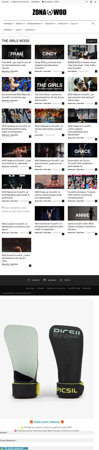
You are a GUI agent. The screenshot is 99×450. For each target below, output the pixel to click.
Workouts (11, 36)
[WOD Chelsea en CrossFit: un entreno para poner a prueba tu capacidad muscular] (49, 116)
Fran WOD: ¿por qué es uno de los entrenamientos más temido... (16, 65)
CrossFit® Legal (74, 288)
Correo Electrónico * (8, 440)
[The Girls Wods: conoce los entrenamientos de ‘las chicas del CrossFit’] (49, 84)
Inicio (4, 36)
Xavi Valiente (72, 71)
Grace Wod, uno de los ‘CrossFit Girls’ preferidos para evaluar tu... (80, 163)
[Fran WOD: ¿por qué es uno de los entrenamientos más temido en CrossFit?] (16, 52)
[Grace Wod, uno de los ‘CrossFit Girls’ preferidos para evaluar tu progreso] (82, 150)
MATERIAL (8, 30)
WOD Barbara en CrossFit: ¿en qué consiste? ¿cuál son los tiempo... (49, 163)
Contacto (5, 2)
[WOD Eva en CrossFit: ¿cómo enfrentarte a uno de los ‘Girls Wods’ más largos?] (16, 245)
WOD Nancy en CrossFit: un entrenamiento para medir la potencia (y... (15, 195)
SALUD (73, 23)
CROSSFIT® (49, 23)
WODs (18, 30)
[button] (93, 23)
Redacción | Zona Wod (10, 71)
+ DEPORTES (29, 30)
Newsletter (35, 2)
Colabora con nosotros (20, 2)
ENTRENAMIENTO (34, 23)
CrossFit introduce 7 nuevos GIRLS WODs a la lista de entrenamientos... (81, 195)
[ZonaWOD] (49, 12)
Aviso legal (30, 288)
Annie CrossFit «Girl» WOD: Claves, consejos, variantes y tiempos (82, 226)
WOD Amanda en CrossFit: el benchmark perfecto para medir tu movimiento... (16, 129)
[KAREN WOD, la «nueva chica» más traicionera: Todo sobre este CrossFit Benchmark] (82, 52)
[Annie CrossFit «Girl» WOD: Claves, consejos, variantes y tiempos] (82, 213)
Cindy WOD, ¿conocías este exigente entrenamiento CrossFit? (48, 65)
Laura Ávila (39, 135)
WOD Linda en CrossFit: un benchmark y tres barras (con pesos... (16, 226)
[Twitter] (95, 1)
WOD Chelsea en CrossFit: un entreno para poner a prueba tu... (49, 129)
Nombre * (4, 433)
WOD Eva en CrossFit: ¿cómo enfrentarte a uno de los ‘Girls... (16, 258)
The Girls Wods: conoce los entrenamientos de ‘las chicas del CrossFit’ (49, 97)
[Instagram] (91, 1)
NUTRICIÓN (62, 23)
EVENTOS (19, 23)
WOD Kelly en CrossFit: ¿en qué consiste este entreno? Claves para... (81, 97)
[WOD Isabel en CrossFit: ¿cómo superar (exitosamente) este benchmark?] (82, 116)
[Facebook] (87, 1)
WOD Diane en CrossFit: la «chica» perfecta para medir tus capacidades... (48, 195)
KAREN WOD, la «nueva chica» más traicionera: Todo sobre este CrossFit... (82, 65)
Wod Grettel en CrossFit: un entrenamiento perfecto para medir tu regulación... (49, 226)
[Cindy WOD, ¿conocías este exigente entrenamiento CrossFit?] (49, 52)
